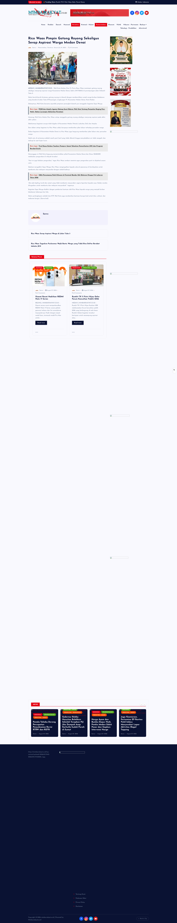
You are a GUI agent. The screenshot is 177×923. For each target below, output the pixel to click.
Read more (41, 323)
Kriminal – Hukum (87, 24)
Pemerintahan (101, 24)
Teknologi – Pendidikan (128, 28)
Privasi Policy (80, 902)
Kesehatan (76, 267)
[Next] (144, 704)
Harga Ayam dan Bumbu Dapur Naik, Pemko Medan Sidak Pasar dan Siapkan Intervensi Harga (72, 724)
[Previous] (141, 704)
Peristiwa (75, 24)
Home (43, 24)
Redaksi (50, 24)
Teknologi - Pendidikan (43, 712)
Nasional (67, 24)
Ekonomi (111, 24)
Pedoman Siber (81, 898)
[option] (44, 723)
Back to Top (143, 918)
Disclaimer (79, 906)
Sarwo (34, 47)
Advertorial (143, 28)
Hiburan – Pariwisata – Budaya (134, 24)
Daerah (58, 24)
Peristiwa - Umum (52, 47)
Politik (119, 24)
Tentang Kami (80, 894)
